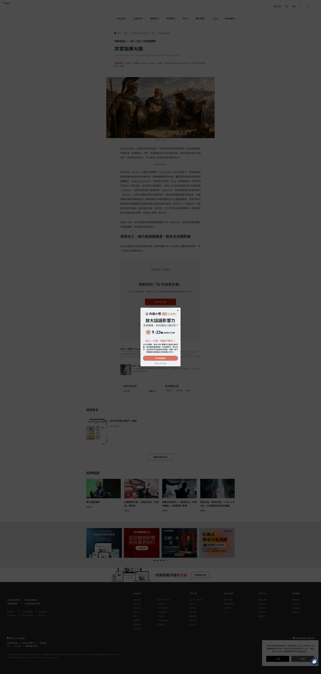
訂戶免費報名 (160, 358)
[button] (177, 310)
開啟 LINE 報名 (160, 363)
